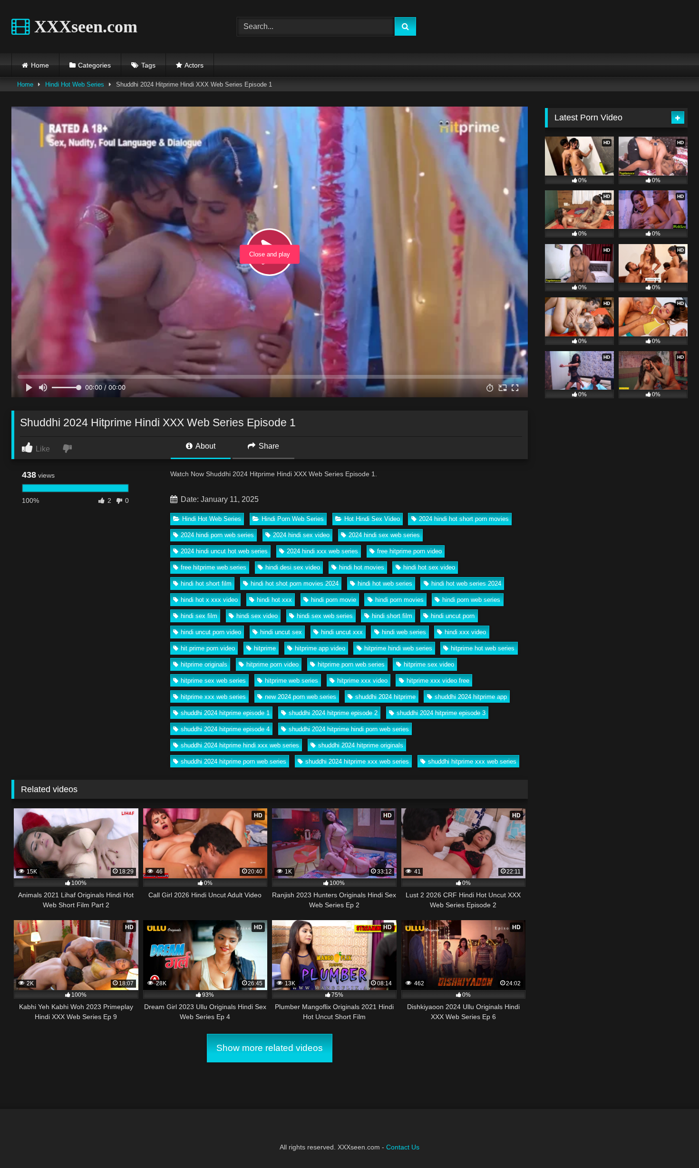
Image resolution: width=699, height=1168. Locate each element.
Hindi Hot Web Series (74, 84)
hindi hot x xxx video (209, 599)
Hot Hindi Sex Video (372, 518)
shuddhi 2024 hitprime (385, 696)
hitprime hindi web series (398, 648)
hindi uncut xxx (342, 632)
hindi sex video (257, 615)
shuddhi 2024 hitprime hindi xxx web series (240, 745)
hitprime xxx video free (438, 680)
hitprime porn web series (351, 664)
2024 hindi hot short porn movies (464, 518)
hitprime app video (320, 648)
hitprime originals (204, 664)
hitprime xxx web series (213, 696)
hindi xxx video (465, 632)
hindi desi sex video (292, 567)
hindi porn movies (399, 599)
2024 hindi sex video (301, 535)
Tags (148, 65)
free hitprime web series (213, 567)
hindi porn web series (471, 599)
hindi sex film (199, 615)
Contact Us (402, 1147)
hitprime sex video (429, 664)
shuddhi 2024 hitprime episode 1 (225, 713)
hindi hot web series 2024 (466, 583)
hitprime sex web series (213, 680)
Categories (94, 65)
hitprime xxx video (362, 680)
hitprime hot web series (483, 648)
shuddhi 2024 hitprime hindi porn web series (349, 729)
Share (268, 446)
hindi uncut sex (281, 632)
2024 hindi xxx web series (322, 551)
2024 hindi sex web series (384, 535)
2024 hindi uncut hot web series (224, 551)
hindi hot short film (206, 583)
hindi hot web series (385, 583)
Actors (194, 65)
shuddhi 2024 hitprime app (471, 696)
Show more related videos (269, 1048)
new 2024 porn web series (300, 696)
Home (40, 65)
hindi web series (404, 632)
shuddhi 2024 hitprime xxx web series (357, 761)
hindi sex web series (325, 615)
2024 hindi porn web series (217, 535)
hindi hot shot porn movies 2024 (295, 583)
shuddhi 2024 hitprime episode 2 (333, 713)
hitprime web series (291, 680)
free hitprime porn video (409, 551)
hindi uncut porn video (211, 632)
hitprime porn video (272, 664)
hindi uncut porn (453, 615)
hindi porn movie (333, 599)
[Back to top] (669, 1139)
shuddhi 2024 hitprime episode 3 (441, 713)
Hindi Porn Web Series (293, 518)
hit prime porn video (208, 648)
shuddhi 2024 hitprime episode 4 (225, 729)
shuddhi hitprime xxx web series (472, 761)
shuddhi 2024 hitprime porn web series (233, 761)
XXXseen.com (83, 26)
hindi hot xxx (274, 599)
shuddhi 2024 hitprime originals (360, 745)
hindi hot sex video (429, 567)
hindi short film (392, 615)
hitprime (265, 648)
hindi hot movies (361, 567)
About (204, 446)
